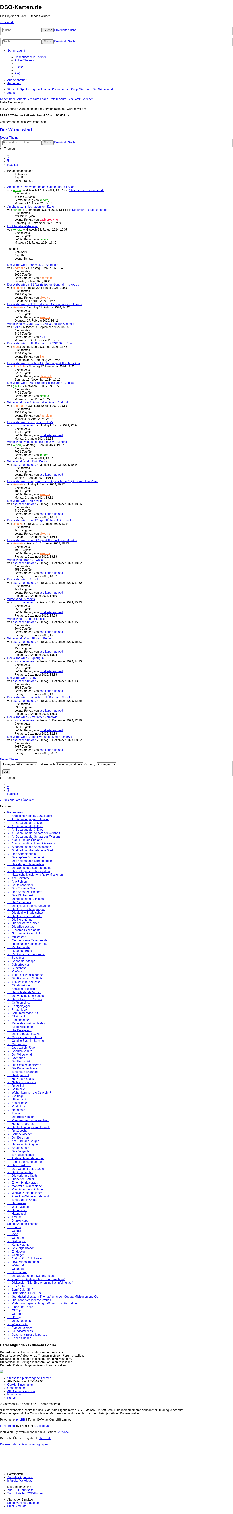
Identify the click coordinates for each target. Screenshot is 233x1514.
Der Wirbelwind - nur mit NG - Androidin (32, 264)
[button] (12, 164)
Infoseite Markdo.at (19, 1480)
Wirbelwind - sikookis (21, 599)
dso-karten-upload (24, 425)
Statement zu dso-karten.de (86, 190)
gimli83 (17, 386)
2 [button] (8, 158)
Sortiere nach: (46, 764)
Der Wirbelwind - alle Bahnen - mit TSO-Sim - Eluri (40, 343)
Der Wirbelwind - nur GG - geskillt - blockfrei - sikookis (42, 540)
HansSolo (19, 366)
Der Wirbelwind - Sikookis (24, 579)
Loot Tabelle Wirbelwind (22, 226)
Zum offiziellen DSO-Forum (25, 1493)
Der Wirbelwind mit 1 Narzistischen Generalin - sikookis (43, 284)
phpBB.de (44, 1438)
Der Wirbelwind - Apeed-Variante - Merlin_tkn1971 (39, 736)
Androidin (19, 268)
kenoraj (17, 190)
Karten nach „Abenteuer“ (16, 99)
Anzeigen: (9, 764)
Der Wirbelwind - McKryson (25, 500)
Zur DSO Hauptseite (20, 1490)
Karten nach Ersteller (46, 99)
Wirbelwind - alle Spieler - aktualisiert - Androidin (38, 402)
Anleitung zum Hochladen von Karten (31, 206)
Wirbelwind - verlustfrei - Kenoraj (28, 461)
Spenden (88, 99)
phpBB (20, 1419)
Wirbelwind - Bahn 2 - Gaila (25, 559)
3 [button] (8, 161)
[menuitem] (31, 57)
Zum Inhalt (7, 22)
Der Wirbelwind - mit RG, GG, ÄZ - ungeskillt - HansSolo (43, 363)
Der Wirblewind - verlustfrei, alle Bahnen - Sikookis (40, 697)
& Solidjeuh (41, 1425)
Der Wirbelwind (16, 129)
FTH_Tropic (7, 1425)
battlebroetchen (50, 219)
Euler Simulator (17, 1506)
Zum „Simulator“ (70, 99)
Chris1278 (63, 1432)
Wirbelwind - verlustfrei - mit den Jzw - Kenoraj (37, 441)
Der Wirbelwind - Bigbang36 (25, 658)
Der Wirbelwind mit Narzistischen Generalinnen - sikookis (44, 304)
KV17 (16, 327)
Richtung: (90, 764)
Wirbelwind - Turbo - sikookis (26, 618)
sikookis (18, 287)
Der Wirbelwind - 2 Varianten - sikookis (32, 717)
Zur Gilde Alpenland (20, 1477)
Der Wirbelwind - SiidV (22, 677)
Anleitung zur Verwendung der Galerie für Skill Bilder (41, 186)
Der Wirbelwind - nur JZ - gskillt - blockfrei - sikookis (40, 520)
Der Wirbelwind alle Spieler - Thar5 (30, 422)
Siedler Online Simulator (23, 1502)
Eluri (16, 346)
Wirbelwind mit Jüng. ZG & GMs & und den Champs (40, 323)
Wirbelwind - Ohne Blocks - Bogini (29, 638)
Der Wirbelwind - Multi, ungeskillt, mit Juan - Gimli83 (40, 382)
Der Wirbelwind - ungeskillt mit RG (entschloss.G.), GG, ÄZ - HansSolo (52, 481)
